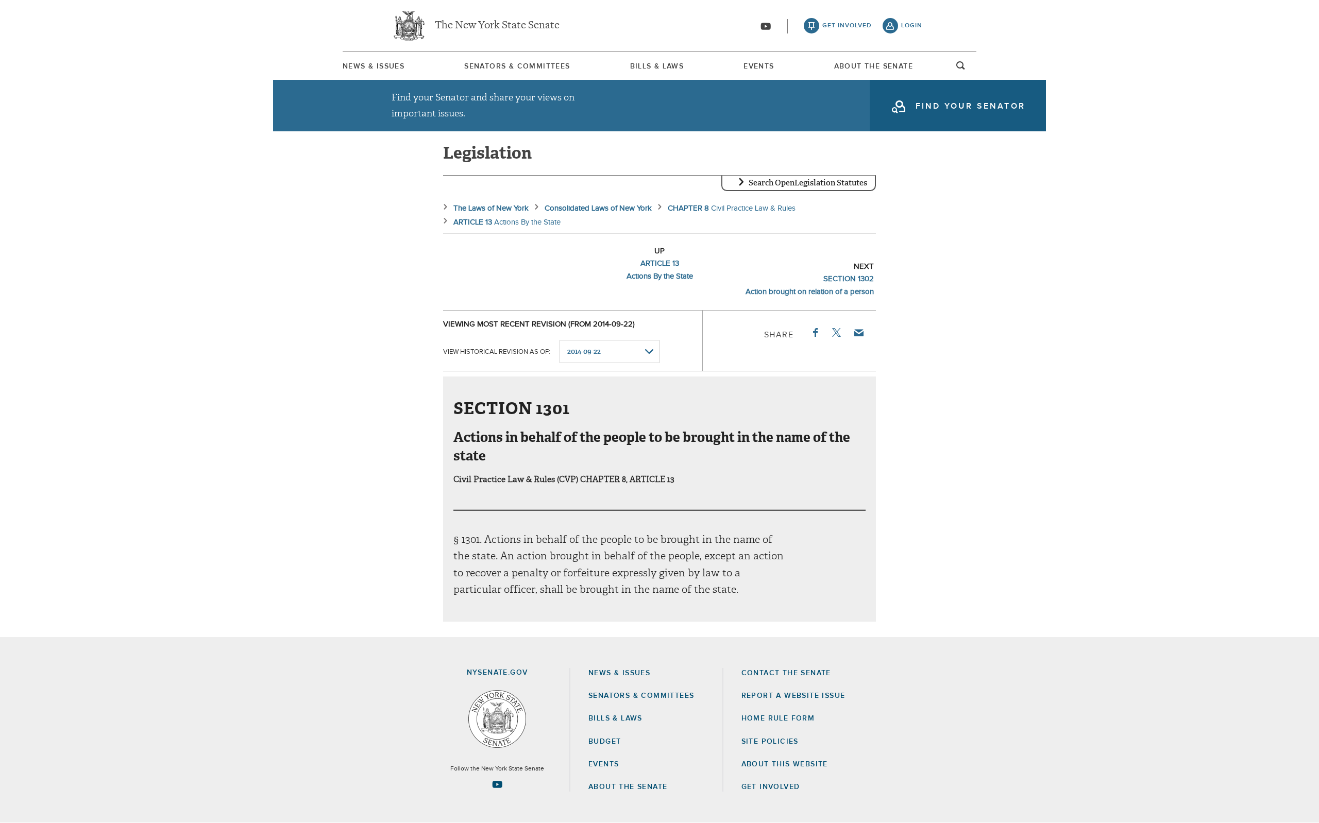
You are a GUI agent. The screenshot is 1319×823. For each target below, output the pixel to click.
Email (858, 332)
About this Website (784, 764)
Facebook (814, 332)
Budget (604, 741)
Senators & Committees (517, 66)
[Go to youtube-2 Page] (497, 784)
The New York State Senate (497, 26)
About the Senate (627, 787)
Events (758, 66)
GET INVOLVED (770, 787)
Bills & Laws (657, 66)
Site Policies (770, 741)
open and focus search (961, 68)
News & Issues (373, 66)
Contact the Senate (786, 673)
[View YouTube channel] (765, 26)
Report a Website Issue (793, 695)
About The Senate (873, 66)
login (911, 26)
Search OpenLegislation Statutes (808, 183)
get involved (847, 26)
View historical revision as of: (496, 352)
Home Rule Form (778, 718)
